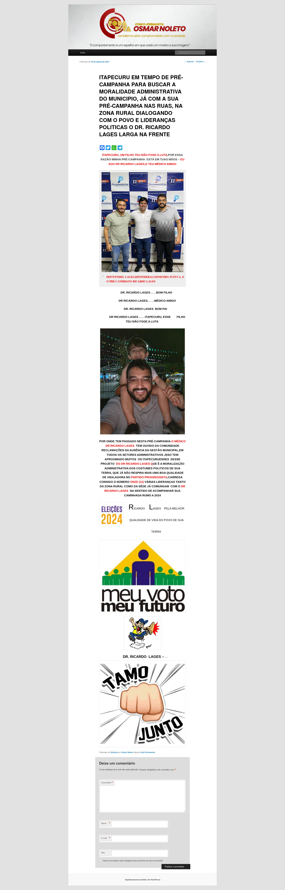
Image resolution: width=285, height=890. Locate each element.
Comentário (107, 782)
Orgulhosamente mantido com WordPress (142, 879)
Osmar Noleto (127, 752)
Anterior (189, 61)
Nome (105, 823)
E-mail (105, 838)
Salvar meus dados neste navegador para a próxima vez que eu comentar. (133, 860)
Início (82, 52)
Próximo (200, 61)
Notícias (114, 752)
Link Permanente (148, 752)
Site (103, 852)
